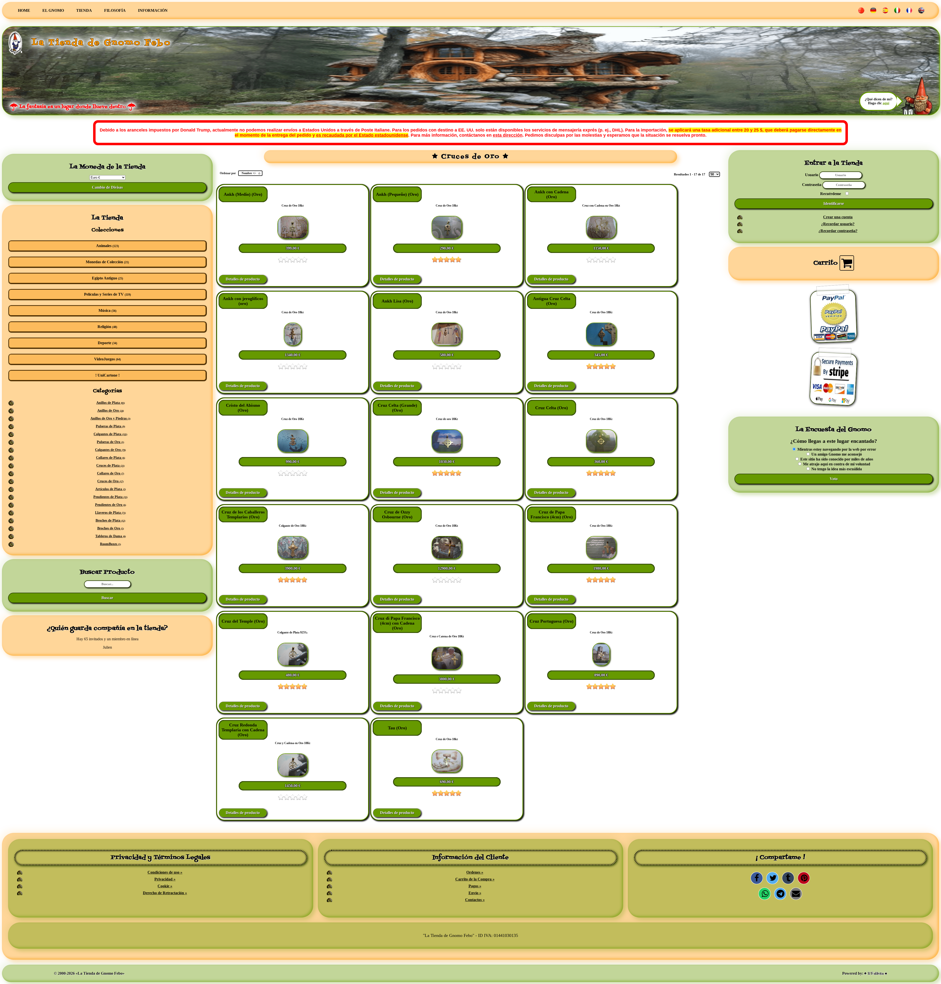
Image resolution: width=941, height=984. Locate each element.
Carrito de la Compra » (475, 879)
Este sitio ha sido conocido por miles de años (836, 459)
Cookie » (165, 886)
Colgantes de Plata (110, 434)
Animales (107, 246)
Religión (107, 327)
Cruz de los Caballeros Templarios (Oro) (243, 514)
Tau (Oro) (397, 727)
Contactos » (475, 900)
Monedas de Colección (107, 262)
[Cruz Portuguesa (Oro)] (601, 664)
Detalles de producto (243, 279)
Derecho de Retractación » (165, 893)
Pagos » (475, 886)
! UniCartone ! (107, 375)
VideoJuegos (107, 359)
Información (153, 10)
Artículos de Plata (110, 489)
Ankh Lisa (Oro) (397, 301)
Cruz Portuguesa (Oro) (551, 621)
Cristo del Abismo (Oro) (243, 408)
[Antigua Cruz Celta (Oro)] (601, 344)
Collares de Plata (110, 457)
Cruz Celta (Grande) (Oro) (397, 408)
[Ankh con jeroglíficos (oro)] (292, 344)
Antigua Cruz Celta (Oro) (551, 301)
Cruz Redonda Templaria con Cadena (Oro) (243, 729)
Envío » (475, 893)
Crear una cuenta (838, 217)
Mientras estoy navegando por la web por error (836, 449)
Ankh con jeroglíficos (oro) (243, 301)
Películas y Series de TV (107, 294)
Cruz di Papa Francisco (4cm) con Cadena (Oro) (397, 623)
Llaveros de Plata (110, 512)
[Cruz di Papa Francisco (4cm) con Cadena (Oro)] (447, 668)
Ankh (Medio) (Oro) (243, 194)
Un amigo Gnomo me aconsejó (836, 454)
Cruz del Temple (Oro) (243, 621)
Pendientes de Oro (110, 505)
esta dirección (507, 135)
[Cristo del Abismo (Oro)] (292, 451)
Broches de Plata (110, 520)
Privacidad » (164, 879)
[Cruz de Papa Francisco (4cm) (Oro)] (601, 558)
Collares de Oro (110, 473)
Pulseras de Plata (110, 426)
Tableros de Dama (110, 536)
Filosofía (115, 10)
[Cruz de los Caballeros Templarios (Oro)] (292, 558)
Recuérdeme (830, 194)
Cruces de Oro (110, 481)
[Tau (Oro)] (447, 771)
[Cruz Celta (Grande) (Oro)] (447, 451)
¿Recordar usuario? (837, 224)
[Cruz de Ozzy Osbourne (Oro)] (447, 558)
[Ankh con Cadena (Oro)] (601, 238)
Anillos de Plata (110, 403)
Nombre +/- (249, 173)
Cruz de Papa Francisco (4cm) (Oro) (552, 514)
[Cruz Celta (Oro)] (601, 451)
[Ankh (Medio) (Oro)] (292, 238)
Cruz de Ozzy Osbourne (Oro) (397, 514)
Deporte (107, 343)
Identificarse (833, 203)
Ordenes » (474, 872)
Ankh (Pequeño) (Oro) (397, 194)
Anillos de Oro (110, 410)
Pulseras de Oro (110, 442)
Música (107, 310)
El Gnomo (53, 10)
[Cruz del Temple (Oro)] (292, 664)
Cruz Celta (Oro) (551, 407)
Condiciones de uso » (165, 872)
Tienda (84, 10)
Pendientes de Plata (110, 497)
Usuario (811, 175)
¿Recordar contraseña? (837, 231)
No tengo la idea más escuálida (836, 469)
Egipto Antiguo (107, 278)
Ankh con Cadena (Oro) (551, 194)
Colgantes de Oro (110, 450)
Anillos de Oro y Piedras (110, 418)
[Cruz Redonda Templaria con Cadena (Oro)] (292, 775)
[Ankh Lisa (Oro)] (447, 344)
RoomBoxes (110, 544)
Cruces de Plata (110, 465)
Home (24, 10)
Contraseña (812, 185)
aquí (886, 103)
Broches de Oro (110, 528)
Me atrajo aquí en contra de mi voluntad (836, 464)
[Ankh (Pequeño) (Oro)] (447, 238)
